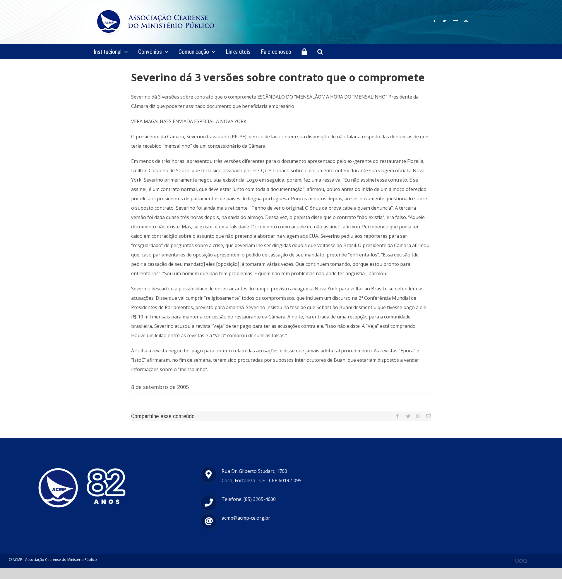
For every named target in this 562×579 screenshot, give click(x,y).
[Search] (320, 51)
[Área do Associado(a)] (304, 51)
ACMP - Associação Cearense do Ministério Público (55, 559)
